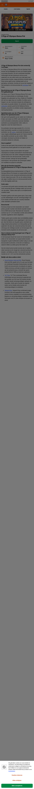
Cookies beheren (17, 775)
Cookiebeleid (11, 771)
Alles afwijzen (17, 780)
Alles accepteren (17, 785)
